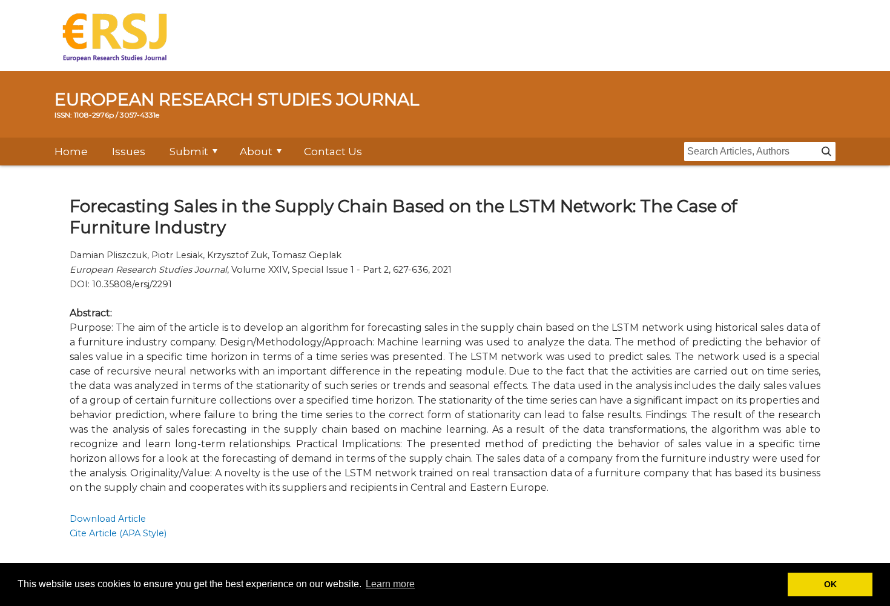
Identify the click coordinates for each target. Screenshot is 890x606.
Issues (128, 151)
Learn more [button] (390, 584)
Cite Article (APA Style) (118, 533)
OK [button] (830, 584)
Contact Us (333, 151)
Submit (189, 151)
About (256, 151)
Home (71, 151)
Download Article (108, 518)
